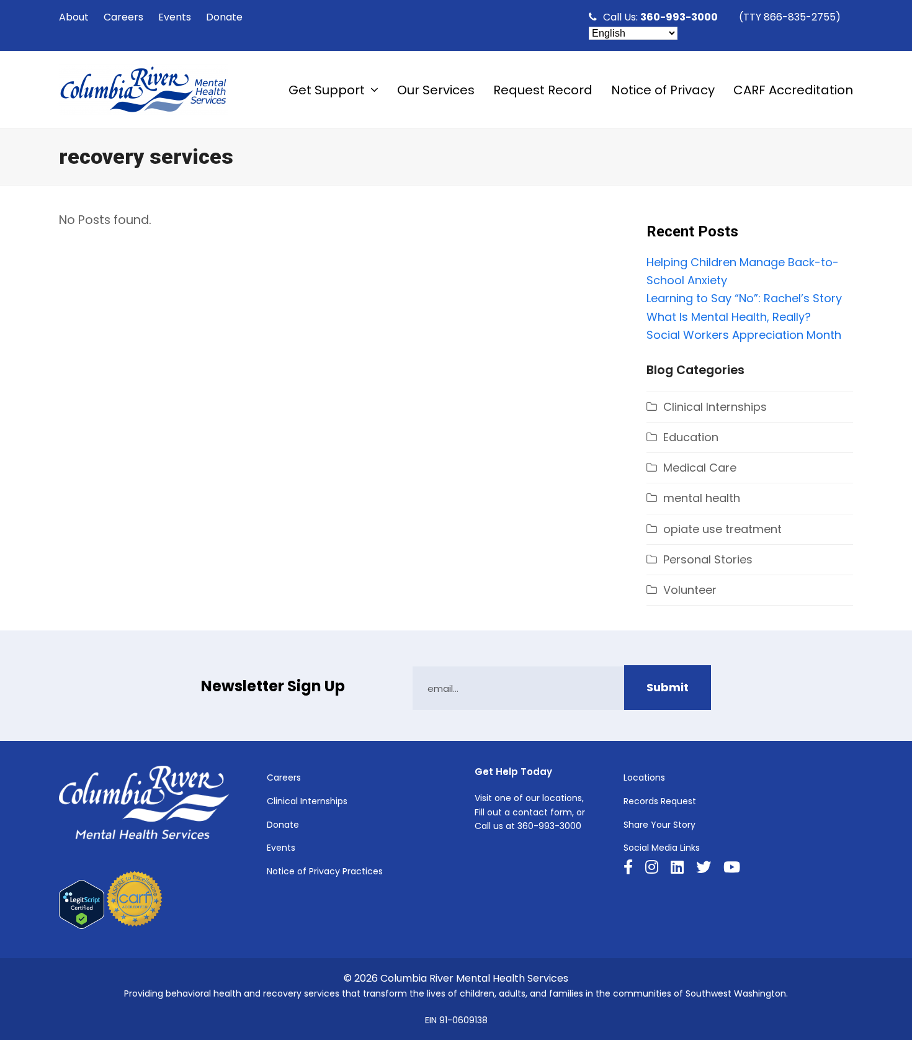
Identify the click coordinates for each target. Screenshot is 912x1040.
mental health (701, 498)
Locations (644, 777)
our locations (553, 798)
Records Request (660, 801)
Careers (284, 777)
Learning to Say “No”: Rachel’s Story (744, 298)
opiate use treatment (722, 529)
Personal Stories (708, 559)
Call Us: (660, 17)
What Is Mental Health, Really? (728, 317)
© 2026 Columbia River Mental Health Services (456, 978)
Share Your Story (659, 824)
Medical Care (699, 467)
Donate (283, 824)
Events (281, 847)
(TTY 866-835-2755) (790, 17)
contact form (542, 812)
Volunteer (690, 590)
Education (690, 437)
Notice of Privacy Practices (325, 871)
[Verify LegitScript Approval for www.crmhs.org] (81, 926)
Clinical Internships (715, 407)
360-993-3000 (549, 826)
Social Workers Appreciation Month (743, 335)
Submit (667, 687)
